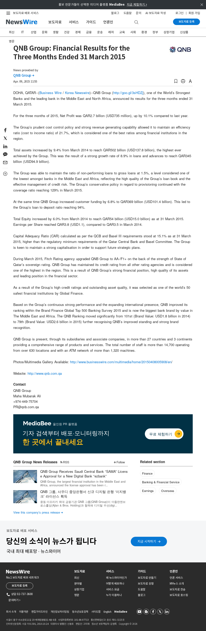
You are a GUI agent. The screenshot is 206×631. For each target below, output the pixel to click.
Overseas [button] (167, 491)
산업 (33, 32)
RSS (66, 462)
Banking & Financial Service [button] (160, 482)
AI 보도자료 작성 (155, 13)
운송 (100, 32)
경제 (77, 32)
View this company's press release (38, 512)
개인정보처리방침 (59, 611)
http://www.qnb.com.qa (45, 373)
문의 (138, 13)
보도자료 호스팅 (179, 595)
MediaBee (120, 611)
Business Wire (50, 92)
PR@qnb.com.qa (26, 406)
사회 (133, 32)
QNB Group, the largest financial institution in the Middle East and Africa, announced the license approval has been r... (83, 483)
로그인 (179, 13)
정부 (155, 32)
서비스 (74, 22)
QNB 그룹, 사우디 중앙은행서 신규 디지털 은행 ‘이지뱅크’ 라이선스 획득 (83, 494)
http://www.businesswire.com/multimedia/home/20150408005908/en (120, 361)
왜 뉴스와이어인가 (116, 578)
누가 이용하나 (114, 595)
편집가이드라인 (39, 611)
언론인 (108, 22)
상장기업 (169, 32)
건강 (66, 32)
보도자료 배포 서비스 (26, 13)
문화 (44, 32)
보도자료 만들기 (147, 578)
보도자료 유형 (146, 583)
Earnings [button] (148, 491)
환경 (144, 32)
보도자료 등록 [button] (20, 585)
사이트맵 (96, 611)
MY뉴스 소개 (177, 583)
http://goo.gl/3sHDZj (128, 92)
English (107, 611)
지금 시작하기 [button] (147, 541)
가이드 (91, 22)
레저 (111, 32)
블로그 (115, 13)
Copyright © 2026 (128, 623)
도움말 (128, 13)
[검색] (136, 22)
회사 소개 (11, 611)
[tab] (88, 571)
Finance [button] (147, 473)
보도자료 (55, 22)
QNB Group (23, 75)
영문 (11, 41)
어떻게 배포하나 (115, 583)
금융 (89, 32)
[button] (175, 81)
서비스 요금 (112, 589)
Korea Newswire (77, 92)
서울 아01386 (29, 623)
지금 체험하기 (137, 4)
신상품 (184, 32)
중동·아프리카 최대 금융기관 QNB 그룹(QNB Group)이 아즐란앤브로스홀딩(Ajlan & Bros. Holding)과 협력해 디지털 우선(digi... (83, 503)
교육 (122, 32)
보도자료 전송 (177, 589)
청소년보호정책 (80, 611)
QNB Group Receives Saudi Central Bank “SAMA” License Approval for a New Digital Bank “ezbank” (84, 474)
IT (22, 32)
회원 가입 (194, 13)
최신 (11, 32)
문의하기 (14, 600)
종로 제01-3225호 (115, 619)
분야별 (78, 583)
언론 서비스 (176, 578)
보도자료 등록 (187, 21)
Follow (120, 462)
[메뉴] (9, 13)
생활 (55, 32)
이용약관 (23, 611)
